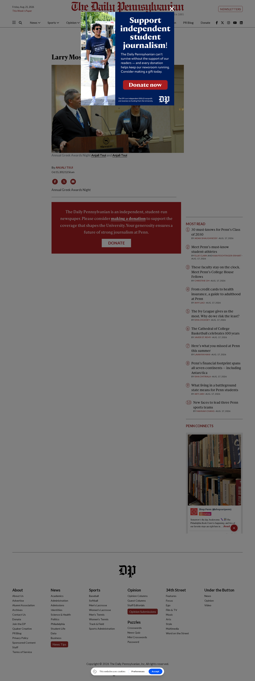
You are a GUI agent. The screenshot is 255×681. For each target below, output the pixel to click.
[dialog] (127, 340)
